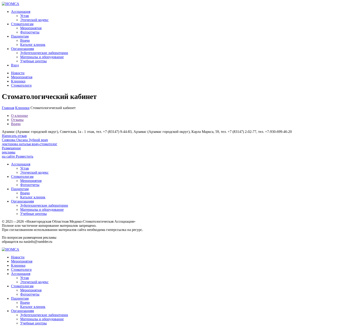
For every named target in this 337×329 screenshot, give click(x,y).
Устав (24, 16)
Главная (8, 108)
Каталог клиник (32, 45)
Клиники (18, 81)
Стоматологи (21, 85)
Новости (18, 73)
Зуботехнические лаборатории (44, 53)
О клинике (19, 116)
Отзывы (17, 120)
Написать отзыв (14, 136)
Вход (15, 65)
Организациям (22, 49)
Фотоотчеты (29, 32)
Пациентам (20, 36)
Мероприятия (30, 28)
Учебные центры (33, 61)
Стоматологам (22, 24)
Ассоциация (20, 12)
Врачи (25, 40)
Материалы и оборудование (42, 57)
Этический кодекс (34, 20)
